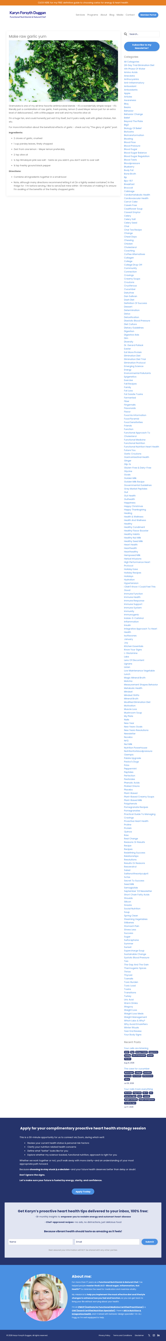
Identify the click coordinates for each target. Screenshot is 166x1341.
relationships (131, 856)
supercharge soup (134, 950)
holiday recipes (132, 572)
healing (128, 513)
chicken (128, 243)
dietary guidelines (134, 327)
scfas (127, 877)
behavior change (133, 114)
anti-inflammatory (134, 82)
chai (126, 226)
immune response (134, 600)
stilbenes (129, 922)
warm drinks (131, 1003)
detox (127, 313)
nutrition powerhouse (135, 747)
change (128, 233)
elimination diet (132, 355)
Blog (111, 14)
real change (131, 838)
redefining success (134, 852)
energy (127, 369)
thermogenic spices (135, 968)
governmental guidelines (138, 485)
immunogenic (131, 614)
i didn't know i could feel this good (140, 588)
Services (80, 14)
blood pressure (132, 145)
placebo (128, 789)
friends (128, 425)
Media (120, 14)
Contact (130, 14)
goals (127, 474)
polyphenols (130, 803)
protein (128, 828)
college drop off (133, 264)
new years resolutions (136, 730)
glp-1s (127, 464)
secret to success (134, 880)
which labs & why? (134, 1020)
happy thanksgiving (135, 509)
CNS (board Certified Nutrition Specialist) (93, 1310)
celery (127, 215)
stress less (130, 929)
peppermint (130, 768)
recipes (128, 849)
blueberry (129, 166)
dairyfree (129, 292)
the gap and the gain (136, 964)
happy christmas (133, 506)
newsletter (130, 733)
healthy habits (132, 534)
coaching (129, 250)
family (127, 387)
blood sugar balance (135, 152)
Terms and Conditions (122, 1335)
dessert (128, 306)
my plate (128, 716)
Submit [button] (149, 1241)
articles (128, 96)
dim (126, 338)
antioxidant (130, 86)
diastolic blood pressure (137, 320)
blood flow (130, 142)
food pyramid (131, 418)
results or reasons (134, 863)
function (128, 429)
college (128, 261)
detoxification (131, 317)
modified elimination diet (137, 702)
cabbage (129, 191)
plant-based (130, 793)
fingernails (130, 404)
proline (127, 824)
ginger (127, 460)
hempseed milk (132, 555)
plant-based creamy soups (139, 796)
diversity (128, 341)
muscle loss (130, 709)
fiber (126, 401)
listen (127, 667)
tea (126, 961)
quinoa (128, 831)
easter (127, 348)
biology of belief (133, 128)
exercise (128, 380)
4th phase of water (134, 68)
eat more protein (133, 352)
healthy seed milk (133, 541)
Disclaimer (139, 1335)
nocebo (128, 737)
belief (127, 117)
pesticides (129, 779)
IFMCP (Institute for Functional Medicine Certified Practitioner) (111, 1307)
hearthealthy (131, 551)
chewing (129, 240)
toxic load (130, 985)
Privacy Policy (104, 1335)
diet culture (130, 324)
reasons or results (134, 842)
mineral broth (131, 698)
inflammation (131, 621)
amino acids (131, 72)
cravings (129, 275)
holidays (128, 576)
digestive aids (131, 334)
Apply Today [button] (83, 1191)
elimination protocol (134, 362)
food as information (135, 415)
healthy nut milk (132, 537)
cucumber (130, 289)
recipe (127, 845)
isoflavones (130, 635)
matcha (128, 681)
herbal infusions (132, 558)
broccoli (128, 187)
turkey (127, 996)
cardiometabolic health (137, 194)
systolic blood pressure (136, 957)
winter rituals (131, 1027)
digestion (129, 331)
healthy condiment (134, 527)
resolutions (130, 859)
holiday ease (131, 569)
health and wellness (135, 520)
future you (129, 450)
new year (129, 723)
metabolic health (133, 688)
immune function (133, 593)
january (128, 639)
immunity (129, 611)
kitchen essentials (133, 646)
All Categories (131, 61)
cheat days (130, 236)
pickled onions (132, 786)
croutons (129, 282)
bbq (126, 103)
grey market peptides (135, 488)
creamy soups (132, 278)
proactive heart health (136, 821)
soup (127, 912)
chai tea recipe (133, 229)
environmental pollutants (137, 373)
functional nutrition (134, 443)
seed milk (129, 884)
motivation (129, 705)
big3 (126, 124)
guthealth (129, 499)
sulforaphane (131, 940)
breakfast (129, 184)
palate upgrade (132, 758)
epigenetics (130, 376)
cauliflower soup (133, 208)
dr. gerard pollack (133, 345)
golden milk (130, 478)
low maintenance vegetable (139, 670)
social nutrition (132, 908)
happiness (129, 502)
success (128, 933)
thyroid (128, 975)
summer (128, 943)
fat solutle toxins (133, 394)
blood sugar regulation (136, 156)
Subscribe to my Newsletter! (141, 46)
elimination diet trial (135, 359)
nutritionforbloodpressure (138, 751)
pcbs (126, 765)
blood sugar (130, 149)
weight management (135, 1017)
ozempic (129, 754)
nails (126, 719)
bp (125, 177)
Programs (92, 14)
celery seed (130, 222)
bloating (128, 138)
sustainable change (135, 954)
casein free (130, 205)
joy (126, 642)
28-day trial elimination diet (139, 65)
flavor (127, 411)
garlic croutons (132, 453)
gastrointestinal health (136, 457)
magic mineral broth (134, 677)
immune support (133, 604)
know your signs (133, 649)
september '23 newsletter (138, 891)
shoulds (128, 898)
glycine (128, 471)
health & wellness (133, 516)
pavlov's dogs (131, 761)
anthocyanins (131, 79)
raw (126, 835)
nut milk (128, 744)
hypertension (131, 583)
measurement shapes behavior (141, 684)
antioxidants (131, 89)
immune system (133, 607)
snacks (128, 905)
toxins (127, 989)
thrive (127, 971)
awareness (130, 100)
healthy (128, 523)
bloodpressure (132, 163)
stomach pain (131, 926)
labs (126, 656)
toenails (128, 978)
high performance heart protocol (137, 564)
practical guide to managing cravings (139, 816)
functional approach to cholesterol (137, 434)
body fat (129, 170)
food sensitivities (133, 422)
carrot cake (130, 201)
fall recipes (130, 383)
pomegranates (132, 810)
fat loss (128, 390)
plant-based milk (133, 800)
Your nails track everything (138, 1089)
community (130, 268)
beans (127, 107)
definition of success (135, 303)
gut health (130, 495)
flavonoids (130, 408)
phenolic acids (132, 782)
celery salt (130, 219)
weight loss (130, 1010)
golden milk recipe (134, 481)
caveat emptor (132, 212)
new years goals (133, 726)
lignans (128, 663)
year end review (133, 1031)
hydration (129, 579)
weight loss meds (134, 1013)
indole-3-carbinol (134, 618)
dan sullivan (130, 296)
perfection (129, 775)
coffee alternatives (134, 254)
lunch (127, 674)
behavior (129, 110)
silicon (127, 901)
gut (126, 492)
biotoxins (129, 131)
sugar (127, 936)
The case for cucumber (137, 1068)
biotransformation (134, 135)
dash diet (129, 299)
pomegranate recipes (136, 807)
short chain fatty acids (136, 894)
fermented (130, 397)
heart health (131, 544)
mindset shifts (131, 695)
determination (132, 310)
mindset (128, 691)
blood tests (130, 159)
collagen (129, 257)
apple (127, 93)
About (103, 14)
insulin (127, 625)
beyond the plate (133, 121)
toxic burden (131, 982)
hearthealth (130, 548)
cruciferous (130, 285)
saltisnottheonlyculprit (136, 873)
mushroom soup (133, 712)
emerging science (133, 366)
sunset (127, 947)
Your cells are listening (136, 1048)
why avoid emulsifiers (136, 1024)
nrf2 (126, 740)
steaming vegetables (136, 919)
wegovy (128, 1006)
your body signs (132, 1034)
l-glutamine (130, 653)
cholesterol (130, 247)
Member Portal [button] (148, 14)
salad (127, 870)
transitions (130, 992)
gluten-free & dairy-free (137, 467)
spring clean (131, 915)
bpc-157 (128, 180)
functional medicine (134, 439)
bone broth (130, 173)
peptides (128, 772)
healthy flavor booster (136, 530)
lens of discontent (134, 660)
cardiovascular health (136, 198)
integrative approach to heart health (140, 630)
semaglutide (131, 887)
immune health (132, 597)
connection (130, 271)
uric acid (129, 999)
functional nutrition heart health (141, 446)
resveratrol (130, 866)
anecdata (129, 75)
